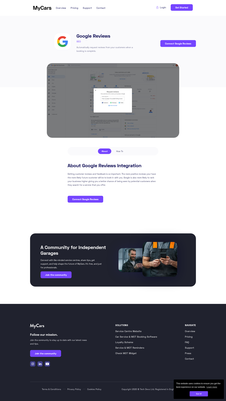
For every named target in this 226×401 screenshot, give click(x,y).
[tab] (104, 151)
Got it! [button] (199, 394)
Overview (61, 7)
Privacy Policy (74, 389)
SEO (79, 41)
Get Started (181, 7)
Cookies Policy (94, 389)
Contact (100, 7)
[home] (42, 8)
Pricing (74, 7)
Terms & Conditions (51, 389)
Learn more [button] (212, 387)
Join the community (56, 274)
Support (87, 7)
